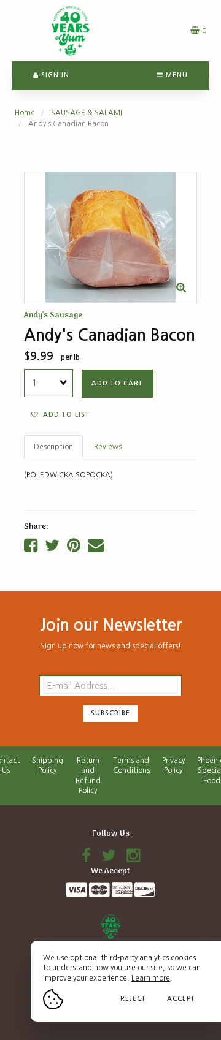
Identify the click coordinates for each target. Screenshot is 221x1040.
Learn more (150, 978)
